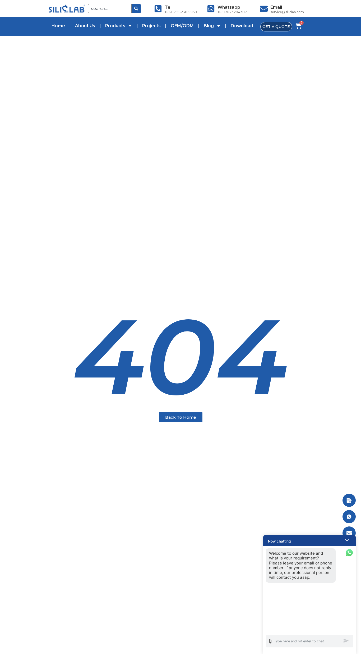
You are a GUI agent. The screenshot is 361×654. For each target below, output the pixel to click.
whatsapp (228, 7)
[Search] (136, 8)
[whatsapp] (211, 9)
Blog (209, 25)
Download (242, 25)
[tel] (158, 9)
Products (115, 25)
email (276, 7)
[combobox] (110, 8)
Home (58, 25)
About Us (85, 25)
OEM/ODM (182, 25)
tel (168, 7)
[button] (309, 540)
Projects (151, 25)
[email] (264, 9)
